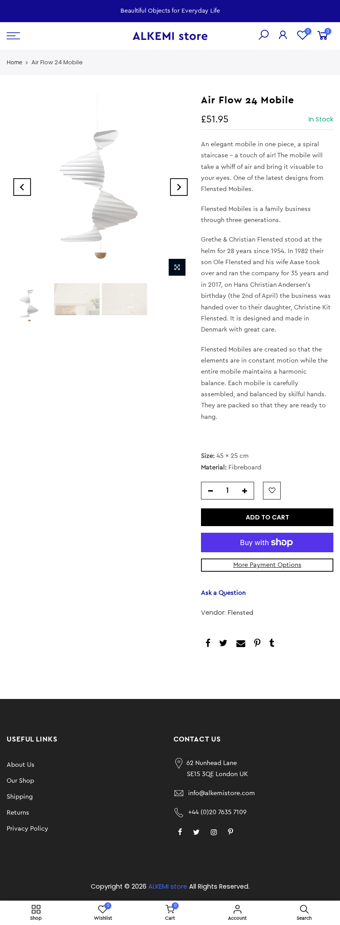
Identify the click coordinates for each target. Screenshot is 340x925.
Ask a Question (223, 592)
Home (14, 62)
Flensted (240, 612)
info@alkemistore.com (221, 793)
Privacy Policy (27, 828)
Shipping (20, 796)
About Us (21, 764)
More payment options (267, 565)
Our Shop (20, 780)
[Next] (179, 187)
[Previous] (22, 187)
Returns (18, 812)
